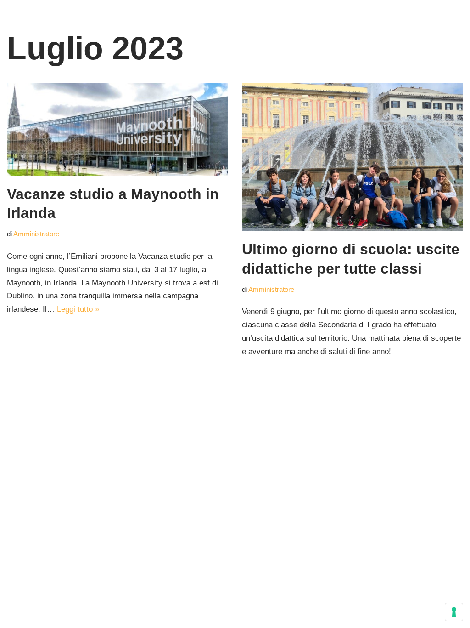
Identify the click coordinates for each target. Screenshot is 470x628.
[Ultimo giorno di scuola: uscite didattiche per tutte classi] (352, 157)
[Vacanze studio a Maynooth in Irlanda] (117, 129)
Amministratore (36, 234)
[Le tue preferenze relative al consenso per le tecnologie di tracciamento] (454, 612)
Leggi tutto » (78, 309)
